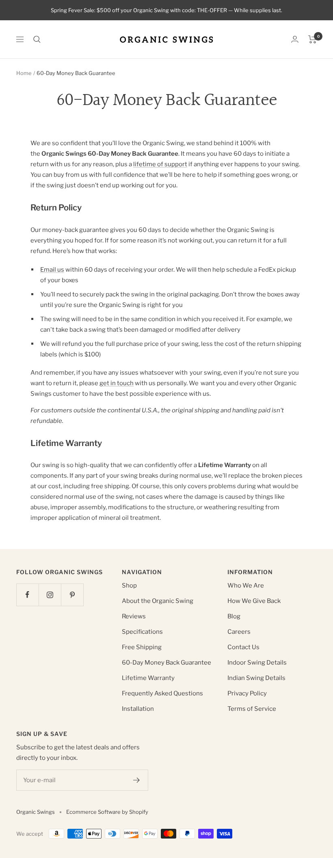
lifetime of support (160, 164)
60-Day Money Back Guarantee (166, 662)
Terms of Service (251, 708)
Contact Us (243, 647)
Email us (52, 269)
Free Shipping (142, 647)
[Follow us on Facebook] (27, 594)
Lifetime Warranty (148, 678)
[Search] (37, 39)
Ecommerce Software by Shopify (107, 812)
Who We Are (245, 585)
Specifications (142, 631)
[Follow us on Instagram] (50, 594)
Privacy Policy (247, 693)
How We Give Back (254, 601)
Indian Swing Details (256, 678)
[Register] (136, 780)
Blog (233, 616)
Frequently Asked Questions (162, 693)
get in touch (116, 383)
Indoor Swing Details (257, 662)
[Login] (294, 39)
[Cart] (312, 39)
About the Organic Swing (157, 601)
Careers (239, 631)
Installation (138, 708)
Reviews (134, 616)
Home (24, 73)
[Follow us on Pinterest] (72, 594)
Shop (129, 585)
